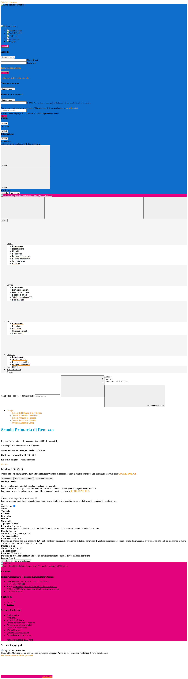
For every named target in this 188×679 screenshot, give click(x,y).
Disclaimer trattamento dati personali (17, 655)
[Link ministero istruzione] (13, 5)
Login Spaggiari (72, 108)
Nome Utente (33, 60)
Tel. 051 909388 (17, 584)
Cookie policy (13, 615)
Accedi (5, 46)
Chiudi (4, 124)
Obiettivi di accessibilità (17, 628)
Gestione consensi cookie (18, 632)
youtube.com (7, 506)
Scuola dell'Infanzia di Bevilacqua (27, 413)
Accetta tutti (43, 479)
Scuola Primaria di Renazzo (24, 418)
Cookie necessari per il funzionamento (18, 498)
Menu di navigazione (155, 406)
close (4, 220)
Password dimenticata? (11, 68)
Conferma (15, 193)
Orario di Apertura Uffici (23, 423)
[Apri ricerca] (165, 208)
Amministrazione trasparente (19, 635)
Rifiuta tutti (23, 479)
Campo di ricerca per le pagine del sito (17, 396)
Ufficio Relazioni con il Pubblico (21, 623)
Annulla (5, 193)
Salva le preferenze (22, 561)
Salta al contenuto (9, 2)
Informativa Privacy (15, 620)
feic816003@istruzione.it (35, 586)
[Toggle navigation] (23, 208)
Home (107, 376)
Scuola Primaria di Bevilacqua (25, 415)
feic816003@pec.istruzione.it (35, 589)
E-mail (30, 103)
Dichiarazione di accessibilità (19, 625)
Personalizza (7, 479)
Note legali (11, 618)
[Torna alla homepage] (94, 195)
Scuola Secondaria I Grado (24, 420)
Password (31, 63)
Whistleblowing (13, 630)
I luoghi (107, 379)
